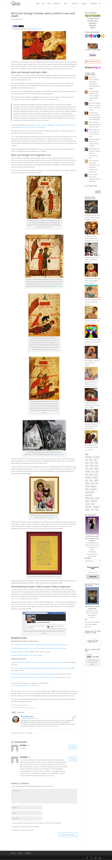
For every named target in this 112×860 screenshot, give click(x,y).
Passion (97, 498)
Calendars (56, 3)
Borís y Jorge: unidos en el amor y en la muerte (25, 685)
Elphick (96, 480)
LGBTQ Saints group (94, 50)
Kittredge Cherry (17, 19)
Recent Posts (21, 712)
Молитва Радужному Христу (20, 652)
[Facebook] (73, 718)
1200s (86, 463)
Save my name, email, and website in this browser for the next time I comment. (37, 823)
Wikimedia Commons (46, 227)
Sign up (92, 27)
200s (86, 460)
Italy (97, 483)
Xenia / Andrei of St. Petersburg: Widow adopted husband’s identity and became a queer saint (39, 644)
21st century (96, 457)
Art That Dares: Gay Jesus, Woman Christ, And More (92, 538)
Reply (73, 747)
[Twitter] (75, 718)
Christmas (95, 477)
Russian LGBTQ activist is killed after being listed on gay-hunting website (33, 674)
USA (92, 510)
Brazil (91, 474)
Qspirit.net (13, 707)
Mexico (87, 489)
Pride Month (94, 501)
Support (84, 3)
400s (91, 460)
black (86, 474)
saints (92, 504)
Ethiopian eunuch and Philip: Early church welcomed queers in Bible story (94, 95)
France (92, 483)
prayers (87, 501)
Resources (74, 3)
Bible (97, 471)
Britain (96, 474)
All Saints (96, 469)
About (65, 3)
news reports (15, 598)
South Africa (88, 507)
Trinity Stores (50, 517)
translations (96, 507)
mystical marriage (89, 492)
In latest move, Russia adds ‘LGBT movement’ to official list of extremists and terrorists (37, 662)
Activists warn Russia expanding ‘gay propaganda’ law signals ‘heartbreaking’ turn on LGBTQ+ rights (41, 668)
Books (49, 3)
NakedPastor (88, 495)
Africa (86, 469)
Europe (87, 483)
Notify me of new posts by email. (23, 830)
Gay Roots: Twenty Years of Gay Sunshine (32, 127)
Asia (93, 471)
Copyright (28, 853)
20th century (88, 457)
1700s (91, 466)
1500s (96, 463)
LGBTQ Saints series (31, 691)
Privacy (13, 853)
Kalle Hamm (57, 576)
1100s (95, 460)
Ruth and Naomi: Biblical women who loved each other (95, 124)
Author (13, 712)
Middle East (93, 489)
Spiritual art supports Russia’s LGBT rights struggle (26, 655)
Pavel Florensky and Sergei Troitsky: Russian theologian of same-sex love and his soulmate (38, 648)
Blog (37, 3)
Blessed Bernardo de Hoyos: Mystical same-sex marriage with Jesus (94, 153)
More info (93, 25)
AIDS (91, 469)
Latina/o (87, 486)
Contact (20, 853)
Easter (91, 480)
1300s (91, 463)
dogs (86, 480)
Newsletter (94, 3)
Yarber (96, 510)
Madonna (93, 486)
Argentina (87, 471)
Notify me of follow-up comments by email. (26, 826)
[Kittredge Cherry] (15, 722)
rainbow (87, 504)
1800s (96, 466)
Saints (43, 3)
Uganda (87, 510)
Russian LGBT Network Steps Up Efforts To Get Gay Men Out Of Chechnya (34, 677)
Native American (89, 498)
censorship (88, 477)
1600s (86, 466)
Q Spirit (37, 718)
